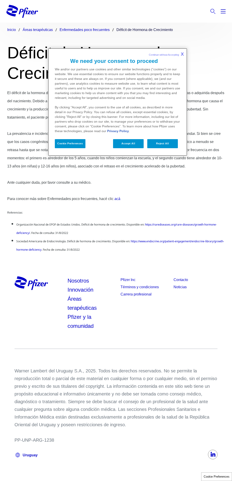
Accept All (128, 143)
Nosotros (78, 281)
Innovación (80, 290)
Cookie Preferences (217, 476)
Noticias (180, 287)
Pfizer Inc (128, 280)
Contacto (181, 280)
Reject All (162, 143)
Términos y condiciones (140, 287)
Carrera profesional (136, 294)
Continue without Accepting (166, 54)
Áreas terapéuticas (82, 303)
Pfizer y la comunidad (81, 321)
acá (117, 199)
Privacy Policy (118, 131)
